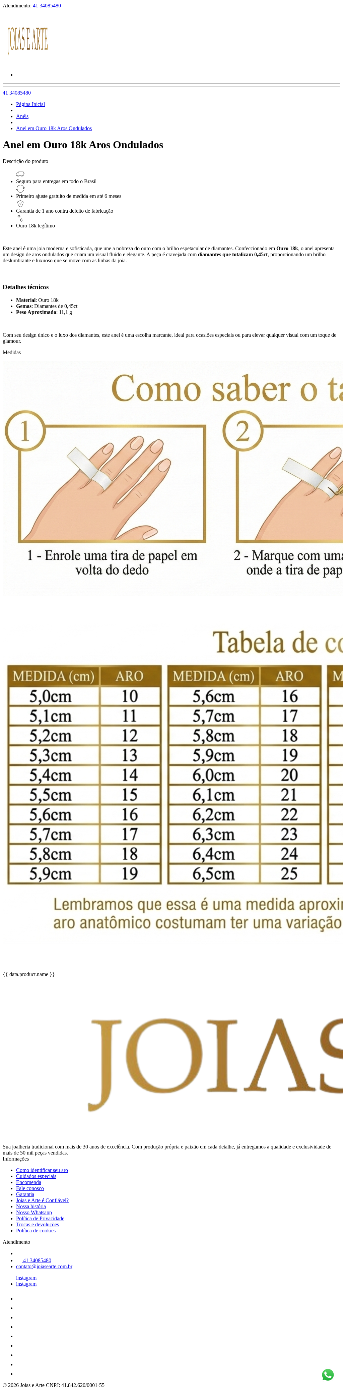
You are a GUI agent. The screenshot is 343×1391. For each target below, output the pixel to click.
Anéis (22, 116)
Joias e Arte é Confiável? (42, 1200)
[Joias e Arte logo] (28, 63)
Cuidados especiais (36, 1176)
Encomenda (28, 1182)
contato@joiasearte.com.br (44, 1266)
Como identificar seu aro (42, 1170)
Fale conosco (30, 1188)
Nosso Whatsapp (34, 1212)
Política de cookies (36, 1230)
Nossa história (31, 1206)
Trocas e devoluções (37, 1224)
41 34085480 (47, 5)
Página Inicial (30, 104)
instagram (26, 1278)
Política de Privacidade (40, 1218)
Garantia (25, 1194)
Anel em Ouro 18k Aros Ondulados (54, 128)
